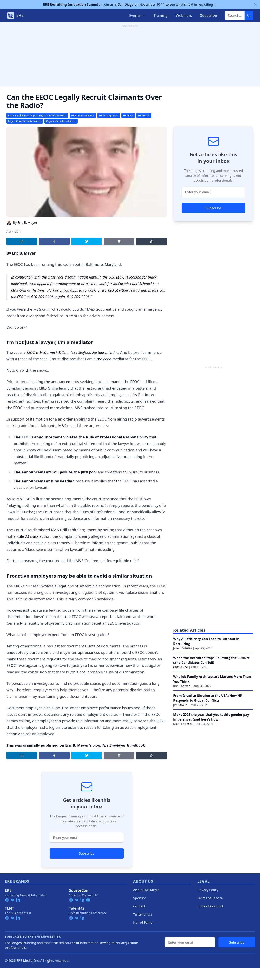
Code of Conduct (210, 906)
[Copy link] (151, 241)
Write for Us (142, 914)
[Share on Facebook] (54, 241)
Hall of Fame (142, 922)
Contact (139, 906)
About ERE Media (146, 890)
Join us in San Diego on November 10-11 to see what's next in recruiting (130, 4)
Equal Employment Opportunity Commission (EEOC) (37, 115)
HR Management (108, 115)
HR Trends (144, 115)
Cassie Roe (180, 667)
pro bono (104, 358)
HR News (128, 115)
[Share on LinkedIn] (21, 241)
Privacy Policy (207, 890)
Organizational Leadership (61, 121)
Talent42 (76, 908)
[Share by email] (119, 241)
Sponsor (139, 898)
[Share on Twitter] (86, 241)
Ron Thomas (181, 686)
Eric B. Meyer (27, 222)
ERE (8, 890)
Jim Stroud (180, 705)
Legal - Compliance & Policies (24, 121)
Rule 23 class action (33, 536)
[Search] (249, 15)
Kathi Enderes (182, 724)
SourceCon (78, 890)
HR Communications (82, 115)
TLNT (9, 908)
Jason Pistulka (182, 648)
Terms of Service (210, 898)
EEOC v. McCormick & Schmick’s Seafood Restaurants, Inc (72, 352)
